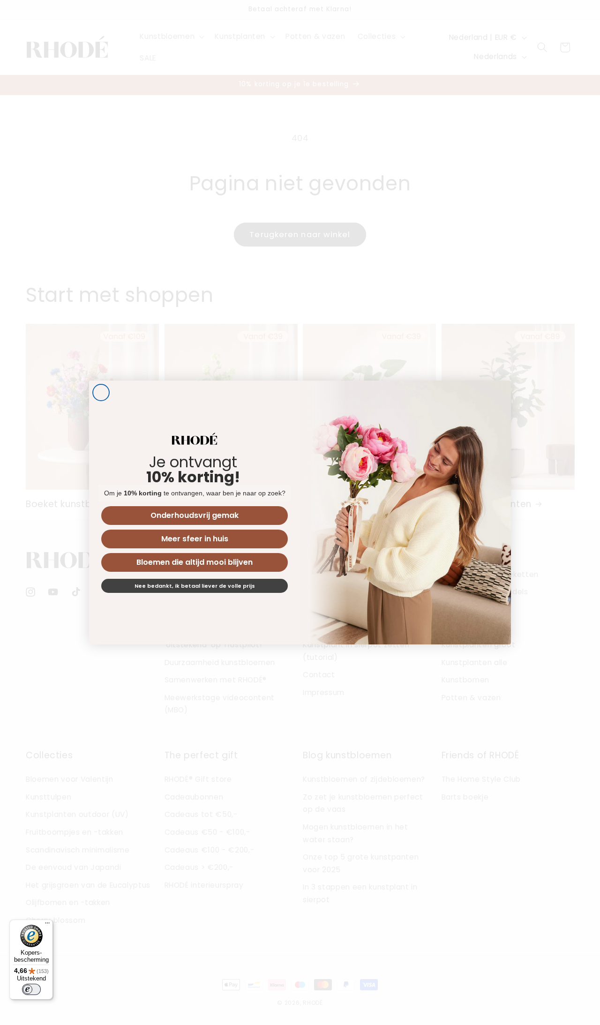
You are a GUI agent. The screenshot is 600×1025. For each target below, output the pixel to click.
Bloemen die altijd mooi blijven (194, 562)
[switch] (31, 989)
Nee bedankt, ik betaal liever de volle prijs (195, 586)
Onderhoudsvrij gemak (194, 515)
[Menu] (47, 925)
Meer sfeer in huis (194, 538)
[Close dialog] (101, 392)
